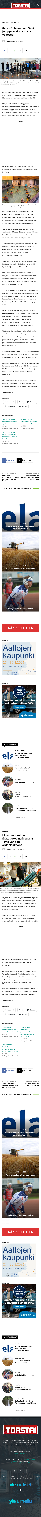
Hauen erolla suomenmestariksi (23, 796)
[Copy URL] (20, 50)
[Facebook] (4, 50)
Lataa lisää (19, 817)
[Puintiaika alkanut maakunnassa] (20, 552)
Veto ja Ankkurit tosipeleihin (20, 608)
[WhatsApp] (15, 50)
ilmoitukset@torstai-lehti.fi (20, 1463)
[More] (30, 460)
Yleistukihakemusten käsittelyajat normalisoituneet (20, 527)
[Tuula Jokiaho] (4, 41)
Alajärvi (5, 22)
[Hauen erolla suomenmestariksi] (7, 794)
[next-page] (7, 615)
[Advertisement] (20, 143)
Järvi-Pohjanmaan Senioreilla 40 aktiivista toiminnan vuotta (28, 421)
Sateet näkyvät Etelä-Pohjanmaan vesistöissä (25, 809)
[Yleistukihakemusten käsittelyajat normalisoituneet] (20, 512)
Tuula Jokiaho (11, 41)
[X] (10, 50)
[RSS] (26, 1471)
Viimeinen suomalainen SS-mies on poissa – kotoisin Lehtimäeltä (10, 478)
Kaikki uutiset (15, 22)
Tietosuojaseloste (20, 1453)
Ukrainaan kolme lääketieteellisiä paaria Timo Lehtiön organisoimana (30, 478)
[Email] (25, 50)
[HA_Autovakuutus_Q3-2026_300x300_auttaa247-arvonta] (19, 718)
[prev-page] (3, 615)
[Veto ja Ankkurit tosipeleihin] (20, 592)
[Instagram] (20, 1471)
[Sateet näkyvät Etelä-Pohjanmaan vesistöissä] (7, 808)
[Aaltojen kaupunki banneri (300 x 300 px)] (19, 675)
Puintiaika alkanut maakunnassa (20, 568)
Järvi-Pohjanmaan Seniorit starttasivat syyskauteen (9, 421)
